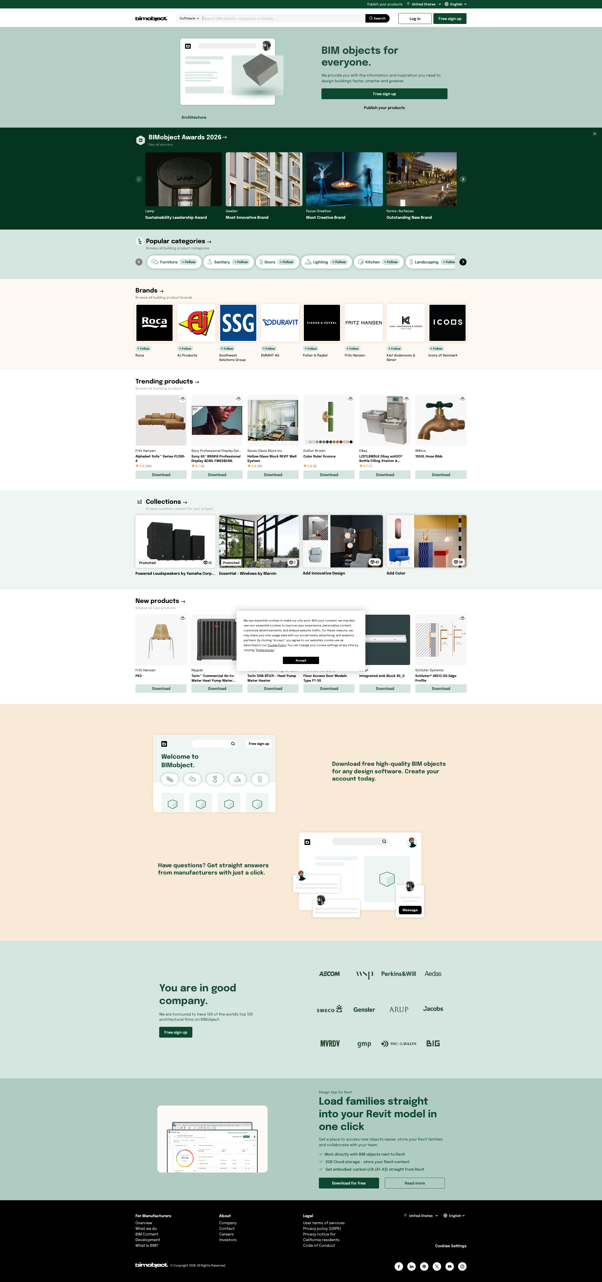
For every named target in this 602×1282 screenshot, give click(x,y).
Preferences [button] (265, 650)
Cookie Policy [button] (277, 645)
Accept (301, 660)
